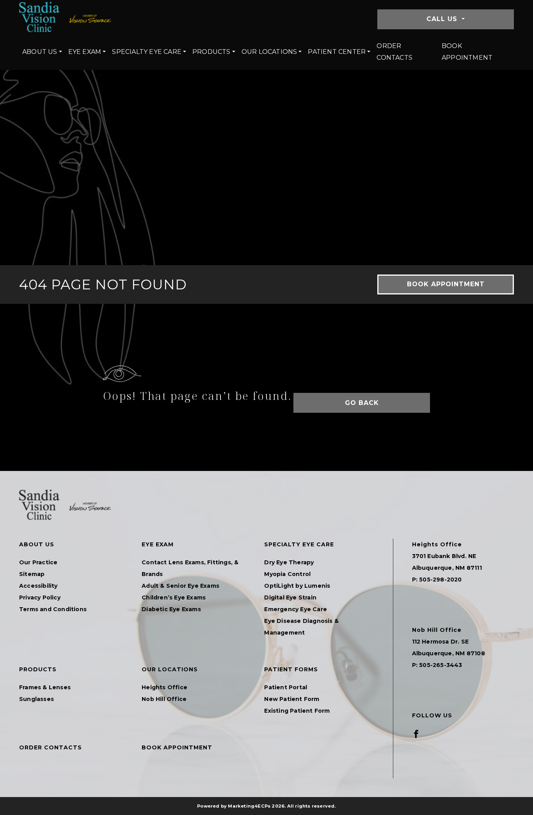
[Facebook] (416, 733)
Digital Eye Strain (290, 597)
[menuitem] (42, 52)
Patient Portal (285, 687)
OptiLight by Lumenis (297, 585)
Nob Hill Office (164, 699)
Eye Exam (84, 51)
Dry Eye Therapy (289, 562)
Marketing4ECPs (249, 806)
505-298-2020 (440, 579)
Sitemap (31, 574)
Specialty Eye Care (146, 51)
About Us (39, 51)
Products (211, 51)
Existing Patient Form (297, 710)
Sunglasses (36, 699)
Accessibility (38, 585)
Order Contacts (394, 51)
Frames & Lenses (45, 687)
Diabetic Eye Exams (171, 609)
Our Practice (38, 562)
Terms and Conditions (53, 609)
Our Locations (269, 51)
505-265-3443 (440, 665)
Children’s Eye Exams (174, 597)
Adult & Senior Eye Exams (180, 585)
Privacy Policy (39, 597)
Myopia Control (287, 574)
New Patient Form (291, 699)
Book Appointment (467, 51)
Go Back (362, 403)
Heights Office (164, 687)
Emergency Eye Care (295, 609)
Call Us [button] (443, 19)
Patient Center (337, 51)
